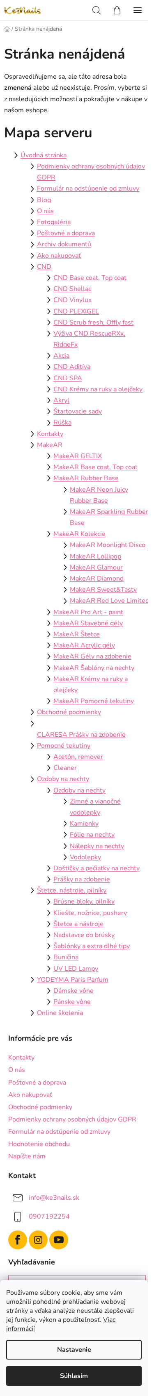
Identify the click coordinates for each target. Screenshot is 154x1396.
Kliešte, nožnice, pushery (90, 912)
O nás (45, 211)
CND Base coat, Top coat (89, 277)
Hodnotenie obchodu (39, 1144)
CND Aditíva (71, 366)
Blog (44, 199)
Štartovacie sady (77, 411)
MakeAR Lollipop (95, 556)
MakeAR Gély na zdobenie (92, 656)
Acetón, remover (78, 756)
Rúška (62, 422)
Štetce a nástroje (78, 923)
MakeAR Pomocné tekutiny (93, 701)
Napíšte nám (27, 1156)
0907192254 (49, 1216)
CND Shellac (72, 288)
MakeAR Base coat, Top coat (95, 467)
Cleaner (65, 767)
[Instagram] (38, 1239)
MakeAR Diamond (97, 578)
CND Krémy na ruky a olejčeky (98, 389)
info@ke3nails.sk (54, 1197)
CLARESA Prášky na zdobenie (81, 734)
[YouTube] (58, 1239)
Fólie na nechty (92, 834)
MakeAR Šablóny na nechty (93, 667)
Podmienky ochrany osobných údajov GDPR (72, 1119)
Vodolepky (85, 857)
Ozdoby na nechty (63, 778)
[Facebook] (17, 1239)
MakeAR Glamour (96, 567)
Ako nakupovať (59, 255)
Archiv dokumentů (64, 244)
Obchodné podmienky (69, 712)
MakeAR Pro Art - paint (88, 612)
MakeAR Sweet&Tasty (103, 589)
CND (44, 266)
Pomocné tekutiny (63, 745)
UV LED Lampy (75, 968)
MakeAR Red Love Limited (109, 600)
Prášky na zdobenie (81, 879)
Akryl (61, 400)
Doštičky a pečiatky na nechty (96, 868)
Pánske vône (72, 1001)
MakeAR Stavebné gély (88, 623)
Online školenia (60, 1012)
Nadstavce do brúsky (84, 935)
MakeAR (49, 444)
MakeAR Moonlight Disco (107, 544)
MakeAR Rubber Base (86, 478)
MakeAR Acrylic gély (84, 645)
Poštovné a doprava (66, 233)
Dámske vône (73, 990)
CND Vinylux (72, 299)
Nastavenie (74, 1349)
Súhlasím (74, 1375)
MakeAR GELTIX (77, 456)
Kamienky (84, 823)
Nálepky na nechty (97, 846)
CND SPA (67, 378)
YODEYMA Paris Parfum (72, 979)
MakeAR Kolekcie (79, 533)
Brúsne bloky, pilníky (84, 901)
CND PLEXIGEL (76, 311)
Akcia (61, 355)
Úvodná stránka (44, 155)
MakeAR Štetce (76, 634)
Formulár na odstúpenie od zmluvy (88, 188)
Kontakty (50, 433)
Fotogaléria (54, 222)
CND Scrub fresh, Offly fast (93, 322)
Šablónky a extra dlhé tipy (91, 946)
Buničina (65, 957)
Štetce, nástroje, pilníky (71, 890)
